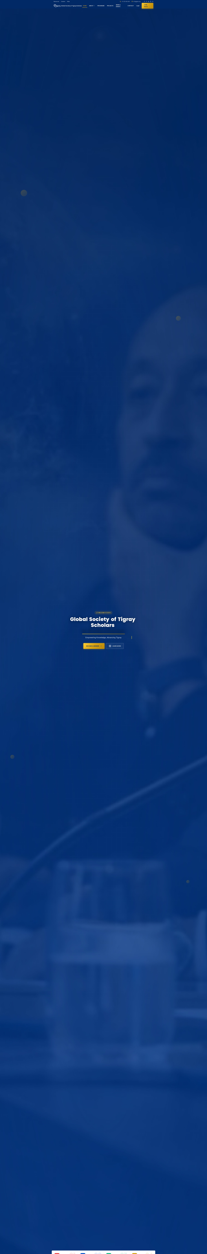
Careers (63, 1)
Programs (100, 6)
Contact (131, 6)
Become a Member (92, 646)
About (91, 6)
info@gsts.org (136, 1)
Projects (110, 6)
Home (85, 6)
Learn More (116, 646)
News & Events (118, 5)
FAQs (68, 1)
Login (137, 5)
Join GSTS (146, 5)
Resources (56, 1)
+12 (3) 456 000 (126, 1)
